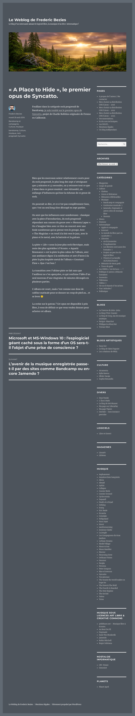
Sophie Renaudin (106, 379)
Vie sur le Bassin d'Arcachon (111, 286)
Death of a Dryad (106, 502)
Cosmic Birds (104, 491)
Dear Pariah (104, 398)
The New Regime (106, 591)
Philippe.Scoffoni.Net (108, 324)
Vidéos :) (102, 283)
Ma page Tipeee (105, 409)
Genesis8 (103, 668)
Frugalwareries (109, 244)
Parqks (102, 563)
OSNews (102, 455)
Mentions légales (106, 127)
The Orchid (103, 594)
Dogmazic (103, 632)
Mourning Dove (105, 555)
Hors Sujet (103, 521)
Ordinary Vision (105, 558)
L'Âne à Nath (104, 401)
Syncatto (21, 136)
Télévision (103, 280)
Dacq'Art (103, 346)
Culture (12, 127)
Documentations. (106, 119)
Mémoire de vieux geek (110, 263)
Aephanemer (104, 474)
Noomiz (106, 216)
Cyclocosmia (104, 497)
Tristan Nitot (104, 327)
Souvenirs (103, 277)
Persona (102, 566)
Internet (104, 230)
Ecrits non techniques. (108, 121)
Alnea (101, 480)
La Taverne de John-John (109, 310)
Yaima (101, 596)
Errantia (102, 513)
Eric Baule (103, 510)
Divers (101, 219)
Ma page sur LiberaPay (108, 406)
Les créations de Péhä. (108, 351)
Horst (101, 524)
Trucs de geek (107, 266)
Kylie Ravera (104, 373)
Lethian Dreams (105, 541)
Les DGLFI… (104, 124)
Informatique (104, 225)
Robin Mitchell (105, 640)
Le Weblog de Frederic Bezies (37, 20)
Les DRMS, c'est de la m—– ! (111, 269)
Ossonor (102, 560)
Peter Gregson (105, 569)
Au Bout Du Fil (105, 629)
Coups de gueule (105, 186)
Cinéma (104, 191)
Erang (101, 508)
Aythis (101, 485)
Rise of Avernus (105, 571)
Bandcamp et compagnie (113, 202)
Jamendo (103, 638)
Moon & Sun (104, 546)
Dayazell (102, 499)
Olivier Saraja (104, 376)
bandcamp (13, 130)
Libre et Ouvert (105, 434)
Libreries (105, 239)
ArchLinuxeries (109, 241)
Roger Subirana (105, 643)
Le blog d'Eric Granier (108, 313)
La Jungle (103, 533)
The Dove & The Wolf (108, 585)
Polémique (103, 291)
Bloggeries (103, 183)
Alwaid (102, 483)
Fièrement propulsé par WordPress (66, 704)
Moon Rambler (105, 549)
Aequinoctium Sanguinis (109, 477)
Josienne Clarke (105, 530)
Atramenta (103, 370)
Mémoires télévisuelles (110, 197)
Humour (102, 222)
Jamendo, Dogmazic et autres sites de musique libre (113, 211)
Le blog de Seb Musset (108, 403)
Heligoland (103, 519)
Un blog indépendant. (108, 130)
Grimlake (103, 516)
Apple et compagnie (109, 227)
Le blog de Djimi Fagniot (109, 349)
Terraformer (104, 577)
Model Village (104, 544)
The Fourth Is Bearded (108, 588)
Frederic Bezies (15, 114)
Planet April (104, 687)
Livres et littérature (109, 194)
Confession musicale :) (112, 205)
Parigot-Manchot (106, 321)
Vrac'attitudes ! (105, 288)
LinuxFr (102, 453)
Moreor (102, 552)
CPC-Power (104, 665)
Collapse (102, 488)
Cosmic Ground (105, 494)
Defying (102, 505)
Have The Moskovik (107, 635)
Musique (19, 127)
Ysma (101, 599)
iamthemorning (105, 527)
